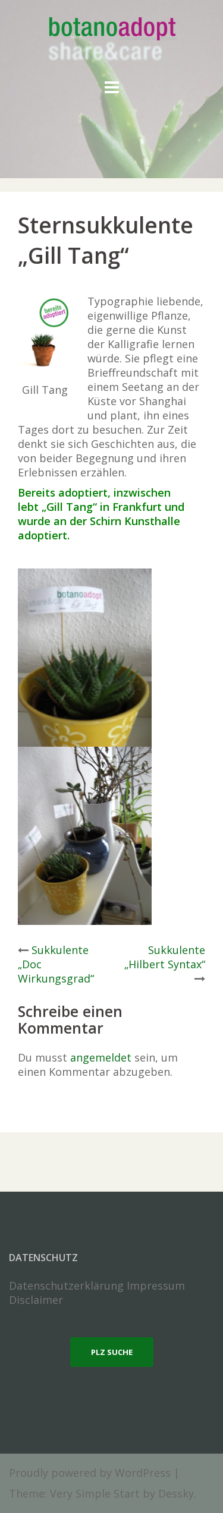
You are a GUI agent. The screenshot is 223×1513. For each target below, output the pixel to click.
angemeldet (100, 1057)
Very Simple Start (95, 1493)
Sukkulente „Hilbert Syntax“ (164, 957)
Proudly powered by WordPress (90, 1472)
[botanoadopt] (111, 40)
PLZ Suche (112, 1352)
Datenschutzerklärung (66, 1285)
